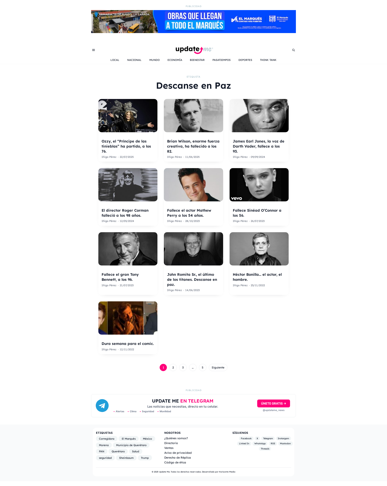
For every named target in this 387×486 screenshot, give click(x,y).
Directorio (171, 443)
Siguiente (218, 367)
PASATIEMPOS (221, 59)
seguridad (105, 457)
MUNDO (154, 59)
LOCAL (114, 59)
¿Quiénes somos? (176, 438)
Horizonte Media (227, 471)
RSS (273, 443)
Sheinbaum (126, 457)
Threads (265, 448)
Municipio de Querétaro (131, 445)
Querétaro (118, 451)
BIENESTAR (197, 59)
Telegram (268, 438)
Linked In (244, 443)
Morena (104, 445)
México (147, 438)
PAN (101, 451)
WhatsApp (260, 443)
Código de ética (175, 462)
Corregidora (106, 438)
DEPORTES (245, 59)
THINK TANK (268, 59)
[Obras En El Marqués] (193, 32)
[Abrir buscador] (293, 50)
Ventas (169, 448)
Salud (135, 451)
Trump (145, 457)
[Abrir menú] (93, 50)
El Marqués (129, 438)
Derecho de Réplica (177, 457)
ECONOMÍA (174, 59)
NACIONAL (134, 59)
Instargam (283, 438)
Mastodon (285, 443)
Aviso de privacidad (178, 452)
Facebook (246, 438)
